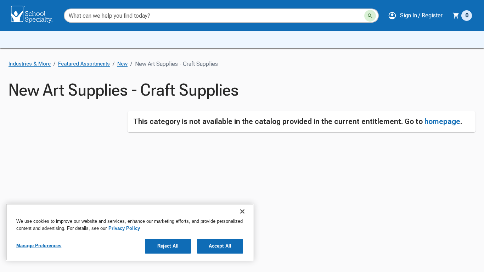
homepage (442, 121)
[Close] (242, 211)
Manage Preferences (38, 245)
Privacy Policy (124, 228)
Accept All (220, 246)
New (122, 64)
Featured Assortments (84, 64)
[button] (415, 15)
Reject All (168, 246)
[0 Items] (456, 15)
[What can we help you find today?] (370, 16)
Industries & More (30, 64)
